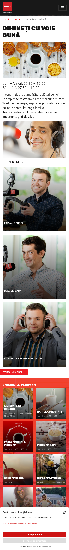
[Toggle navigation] (62, 8)
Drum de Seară (14, 478)
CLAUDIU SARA (12, 290)
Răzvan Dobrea (14, 223)
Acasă (6, 19)
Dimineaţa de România (12, 407)
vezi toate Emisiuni (12, 372)
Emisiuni (16, 19)
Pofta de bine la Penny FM (15, 443)
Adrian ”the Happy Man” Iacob (23, 358)
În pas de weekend (49, 478)
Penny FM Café (46, 445)
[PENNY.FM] (7, 7)
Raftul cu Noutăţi (49, 411)
